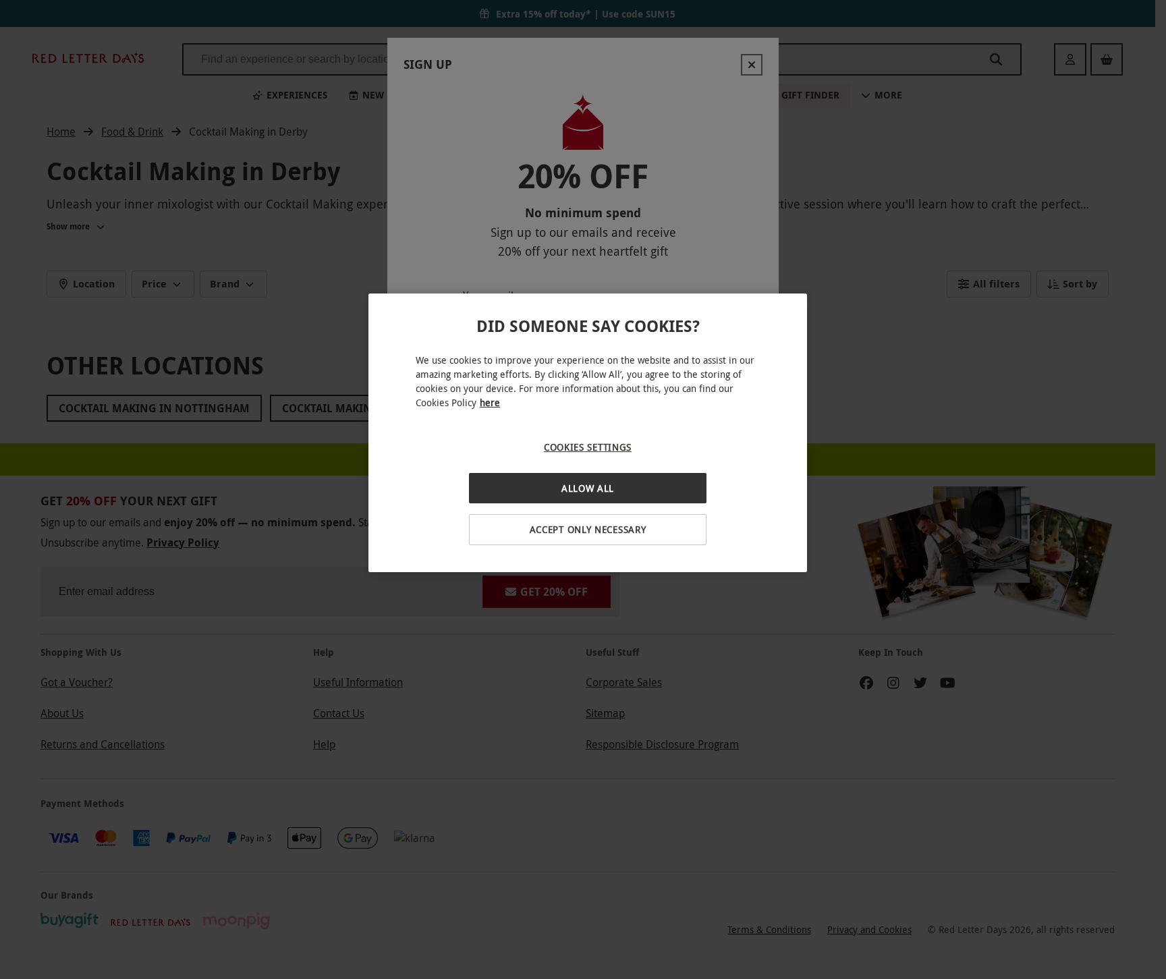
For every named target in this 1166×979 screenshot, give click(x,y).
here (490, 402)
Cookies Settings (588, 447)
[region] (587, 432)
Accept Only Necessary (588, 529)
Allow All (587, 488)
